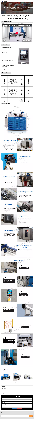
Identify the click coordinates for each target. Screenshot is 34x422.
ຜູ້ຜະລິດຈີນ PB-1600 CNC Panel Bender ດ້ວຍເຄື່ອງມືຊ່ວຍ (27, 383)
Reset (19, 408)
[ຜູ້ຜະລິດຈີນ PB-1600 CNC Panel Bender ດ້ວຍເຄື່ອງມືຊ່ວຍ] (28, 377)
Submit (14, 408)
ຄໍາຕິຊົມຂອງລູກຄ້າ (4, 393)
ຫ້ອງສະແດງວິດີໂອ (4, 390)
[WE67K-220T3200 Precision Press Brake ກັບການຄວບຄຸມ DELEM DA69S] (6, 377)
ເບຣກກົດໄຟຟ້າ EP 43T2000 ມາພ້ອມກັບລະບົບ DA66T (16, 383)
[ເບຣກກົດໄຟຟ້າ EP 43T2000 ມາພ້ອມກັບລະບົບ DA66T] (17, 377)
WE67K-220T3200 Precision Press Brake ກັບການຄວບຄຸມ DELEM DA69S (5, 384)
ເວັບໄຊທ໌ (27, 19)
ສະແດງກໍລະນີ (4, 388)
